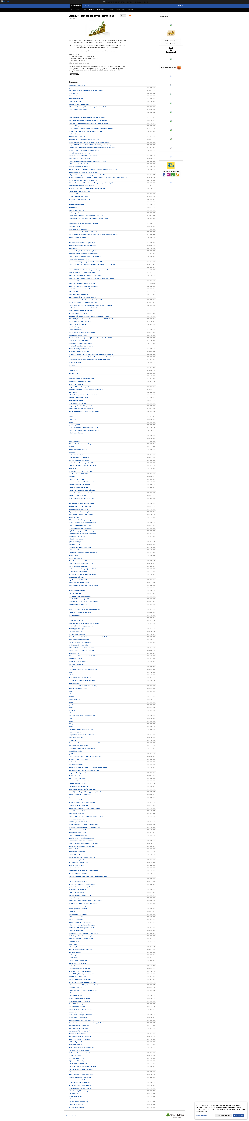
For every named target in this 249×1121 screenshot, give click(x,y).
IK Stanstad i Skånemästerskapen (78, 835)
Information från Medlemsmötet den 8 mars (81, 841)
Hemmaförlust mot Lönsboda (77, 1080)
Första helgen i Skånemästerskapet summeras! (82, 680)
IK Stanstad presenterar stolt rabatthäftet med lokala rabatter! (86, 756)
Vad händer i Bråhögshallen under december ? (81, 185)
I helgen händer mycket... (75, 898)
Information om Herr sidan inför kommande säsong (83, 669)
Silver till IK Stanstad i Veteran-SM (78, 313)
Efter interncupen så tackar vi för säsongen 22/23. (82, 297)
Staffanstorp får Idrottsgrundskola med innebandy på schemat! (86, 1023)
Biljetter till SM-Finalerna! (75, 1012)
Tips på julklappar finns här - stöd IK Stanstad (81, 734)
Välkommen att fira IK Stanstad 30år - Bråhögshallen (83, 253)
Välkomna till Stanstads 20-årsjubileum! (80, 1039)
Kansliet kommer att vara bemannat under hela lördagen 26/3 (86, 389)
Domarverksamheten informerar (77, 403)
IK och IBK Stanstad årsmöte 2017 (78, 604)
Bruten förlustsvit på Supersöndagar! (79, 1091)
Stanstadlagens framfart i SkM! (77, 832)
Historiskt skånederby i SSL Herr (78, 914)
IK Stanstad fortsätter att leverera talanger (80, 444)
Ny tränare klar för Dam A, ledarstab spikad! (81, 938)
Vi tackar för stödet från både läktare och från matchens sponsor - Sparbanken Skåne (93, 169)
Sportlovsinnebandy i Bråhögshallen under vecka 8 (83, 172)
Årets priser (72, 476)
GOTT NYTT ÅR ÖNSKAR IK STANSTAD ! (80, 321)
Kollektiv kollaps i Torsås (75, 1042)
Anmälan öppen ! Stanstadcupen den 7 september (83, 213)
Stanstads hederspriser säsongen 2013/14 (80, 949)
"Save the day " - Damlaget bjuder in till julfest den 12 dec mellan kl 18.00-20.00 (90, 338)
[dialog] (221, 1110)
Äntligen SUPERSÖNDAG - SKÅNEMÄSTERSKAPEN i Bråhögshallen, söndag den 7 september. (95, 145)
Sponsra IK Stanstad (74, 775)
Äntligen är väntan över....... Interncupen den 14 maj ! (83, 302)
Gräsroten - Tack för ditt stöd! (77, 634)
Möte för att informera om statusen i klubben (81, 846)
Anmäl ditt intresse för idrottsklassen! (79, 998)
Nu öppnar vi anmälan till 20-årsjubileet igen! (81, 979)
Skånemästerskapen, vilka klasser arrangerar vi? (82, 1020)
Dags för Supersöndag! (75, 1055)
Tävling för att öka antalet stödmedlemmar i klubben (83, 843)
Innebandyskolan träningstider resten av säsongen (83, 552)
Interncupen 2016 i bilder (75, 658)
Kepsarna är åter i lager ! (75, 221)
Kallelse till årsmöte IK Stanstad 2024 (79, 237)
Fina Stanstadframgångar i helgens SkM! (80, 547)
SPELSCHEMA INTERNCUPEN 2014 (78, 963)
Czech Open (72, 911)
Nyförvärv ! (72, 446)
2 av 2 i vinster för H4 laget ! (76, 455)
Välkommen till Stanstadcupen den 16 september (82, 283)
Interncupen (72, 376)
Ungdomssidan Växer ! (75, 362)
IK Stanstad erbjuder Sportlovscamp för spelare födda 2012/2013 (87, 117)
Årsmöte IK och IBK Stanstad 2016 (78, 661)
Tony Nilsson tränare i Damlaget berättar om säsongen (84, 770)
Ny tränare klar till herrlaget (76, 550)
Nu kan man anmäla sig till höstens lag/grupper (82, 925)
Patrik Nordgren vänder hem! (76, 813)
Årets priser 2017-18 (74, 544)
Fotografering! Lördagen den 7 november (80, 773)
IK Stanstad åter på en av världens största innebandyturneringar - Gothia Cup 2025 (91, 183)
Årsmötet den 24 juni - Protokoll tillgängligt (80, 471)
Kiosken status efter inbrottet (77, 590)
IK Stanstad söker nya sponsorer (78, 96)
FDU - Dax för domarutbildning (77, 906)
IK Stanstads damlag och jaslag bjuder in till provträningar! (85, 256)
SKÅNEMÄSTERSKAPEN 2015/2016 (78, 688)
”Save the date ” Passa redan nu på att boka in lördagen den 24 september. (89, 359)
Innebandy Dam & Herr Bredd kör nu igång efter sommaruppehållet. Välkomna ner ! (92, 147)
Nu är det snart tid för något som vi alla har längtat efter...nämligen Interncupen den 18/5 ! (93, 234)
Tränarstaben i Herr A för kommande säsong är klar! (83, 990)
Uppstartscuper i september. (77, 85)
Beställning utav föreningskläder (78, 335)
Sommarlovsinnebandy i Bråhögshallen (79, 153)
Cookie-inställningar (70, 1115)
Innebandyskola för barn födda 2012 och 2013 (82, 482)
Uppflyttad (72, 710)
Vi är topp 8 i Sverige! (74, 683)
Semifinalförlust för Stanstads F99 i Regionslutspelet (83, 870)
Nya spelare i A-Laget (75, 732)
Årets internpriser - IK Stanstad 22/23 (79, 294)
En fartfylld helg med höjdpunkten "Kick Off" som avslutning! (86, 900)
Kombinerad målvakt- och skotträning (79, 199)
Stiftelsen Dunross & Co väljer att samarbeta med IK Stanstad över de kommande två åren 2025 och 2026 (98, 177)
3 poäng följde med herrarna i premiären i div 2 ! (82, 463)
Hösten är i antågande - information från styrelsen (82, 533)
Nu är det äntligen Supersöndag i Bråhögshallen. (82, 332)
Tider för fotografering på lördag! (78, 881)
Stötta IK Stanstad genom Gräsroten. (79, 348)
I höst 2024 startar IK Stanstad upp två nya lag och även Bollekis (86, 215)
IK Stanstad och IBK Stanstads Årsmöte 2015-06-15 (83, 789)
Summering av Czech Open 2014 (78, 908)
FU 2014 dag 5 (73, 944)
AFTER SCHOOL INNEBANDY (77, 210)
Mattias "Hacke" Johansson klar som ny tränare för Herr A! (85, 808)
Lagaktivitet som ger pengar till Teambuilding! (91, 16)
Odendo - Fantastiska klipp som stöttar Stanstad (82, 493)
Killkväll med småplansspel (76, 327)
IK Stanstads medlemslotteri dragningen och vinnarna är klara (86, 816)
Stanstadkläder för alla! (75, 751)
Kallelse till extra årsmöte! (76, 917)
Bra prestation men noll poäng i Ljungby (80, 1085)
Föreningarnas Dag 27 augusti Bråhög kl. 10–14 (82, 650)
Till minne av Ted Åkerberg (76, 631)
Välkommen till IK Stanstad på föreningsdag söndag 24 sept (85, 275)
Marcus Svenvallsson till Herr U (77, 1034)
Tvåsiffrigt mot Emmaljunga (76, 1107)
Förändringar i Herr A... (75, 854)
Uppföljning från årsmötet (76, 919)
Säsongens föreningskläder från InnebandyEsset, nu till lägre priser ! (88, 120)
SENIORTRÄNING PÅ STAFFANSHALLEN (80, 677)
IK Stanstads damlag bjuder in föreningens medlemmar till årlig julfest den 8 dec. (91, 128)
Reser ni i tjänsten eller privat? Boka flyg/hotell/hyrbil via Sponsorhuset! (88, 792)
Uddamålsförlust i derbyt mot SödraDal (80, 1077)
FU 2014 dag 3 (73, 955)
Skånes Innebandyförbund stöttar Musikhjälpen (82, 503)
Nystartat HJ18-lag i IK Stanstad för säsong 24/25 (82, 251)
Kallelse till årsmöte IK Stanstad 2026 (79, 104)
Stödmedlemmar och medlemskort (78, 759)
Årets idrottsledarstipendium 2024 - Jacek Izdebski (83, 232)
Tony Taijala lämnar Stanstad (76, 762)
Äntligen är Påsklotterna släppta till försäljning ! (82, 310)
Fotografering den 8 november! (77, 889)
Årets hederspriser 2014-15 (76, 819)
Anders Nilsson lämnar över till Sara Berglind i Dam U (83, 933)
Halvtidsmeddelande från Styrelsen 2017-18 (81, 563)
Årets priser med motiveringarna (78, 607)
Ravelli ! (71, 416)
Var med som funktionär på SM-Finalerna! (80, 1014)
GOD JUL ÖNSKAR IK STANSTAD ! (78, 324)
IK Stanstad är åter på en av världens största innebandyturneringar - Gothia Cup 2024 (92, 264)
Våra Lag (86, 6)
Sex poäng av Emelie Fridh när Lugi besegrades (82, 1047)
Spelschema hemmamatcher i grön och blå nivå (82, 884)
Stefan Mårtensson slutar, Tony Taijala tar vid (81, 971)
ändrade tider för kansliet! (76, 433)
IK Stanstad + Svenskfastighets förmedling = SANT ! (83, 427)
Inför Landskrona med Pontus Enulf (78, 1063)
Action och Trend (73, 93)
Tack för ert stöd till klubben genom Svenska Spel (82, 574)
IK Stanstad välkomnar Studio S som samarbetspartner (84, 430)
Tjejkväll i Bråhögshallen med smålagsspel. (81, 346)
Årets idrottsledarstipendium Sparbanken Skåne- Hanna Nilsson (86, 300)
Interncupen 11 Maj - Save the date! (78, 487)
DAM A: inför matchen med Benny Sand (80, 895)
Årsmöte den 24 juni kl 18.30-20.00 (78, 474)
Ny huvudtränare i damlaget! (76, 539)
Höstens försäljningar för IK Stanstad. (79, 191)
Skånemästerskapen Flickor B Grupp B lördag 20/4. (83, 242)
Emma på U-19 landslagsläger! (77, 495)
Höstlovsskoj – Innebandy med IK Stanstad (81, 343)
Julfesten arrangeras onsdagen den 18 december (82, 1066)
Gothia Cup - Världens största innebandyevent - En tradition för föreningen (89, 123)
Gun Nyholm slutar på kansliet (77, 1058)
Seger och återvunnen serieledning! (78, 1101)
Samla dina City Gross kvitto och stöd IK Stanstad (82, 715)
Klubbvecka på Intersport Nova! (77, 778)
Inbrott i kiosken (73, 618)
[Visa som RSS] (130, 16)
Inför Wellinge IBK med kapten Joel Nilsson (81, 1069)
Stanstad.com (76, 6)
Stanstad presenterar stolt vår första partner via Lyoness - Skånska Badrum (89, 637)
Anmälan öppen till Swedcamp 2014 (79, 1017)
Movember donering (74, 555)
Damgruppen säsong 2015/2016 (78, 783)
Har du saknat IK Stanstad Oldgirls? (78, 340)
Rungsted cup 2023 (74, 281)
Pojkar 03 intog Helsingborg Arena (78, 993)
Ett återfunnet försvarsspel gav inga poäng (80, 1099)
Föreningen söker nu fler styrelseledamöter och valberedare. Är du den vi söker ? (91, 357)
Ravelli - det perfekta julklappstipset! (79, 639)
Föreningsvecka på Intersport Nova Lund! (80, 1009)
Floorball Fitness (73, 202)
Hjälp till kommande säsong (76, 664)
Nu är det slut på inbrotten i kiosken (78, 566)
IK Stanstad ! (72, 419)
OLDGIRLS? (72, 797)
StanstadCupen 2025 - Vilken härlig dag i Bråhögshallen (84, 139)
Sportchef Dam (73, 754)
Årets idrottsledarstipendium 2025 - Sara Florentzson (83, 155)
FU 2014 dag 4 (73, 947)
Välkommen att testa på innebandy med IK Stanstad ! (83, 286)
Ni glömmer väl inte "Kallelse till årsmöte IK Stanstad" (83, 223)
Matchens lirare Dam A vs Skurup (78, 449)
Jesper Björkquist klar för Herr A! (78, 800)
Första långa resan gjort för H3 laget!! (79, 460)
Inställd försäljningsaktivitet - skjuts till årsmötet (82, 490)
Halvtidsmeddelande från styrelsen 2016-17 (81, 626)
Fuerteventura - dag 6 (74, 941)
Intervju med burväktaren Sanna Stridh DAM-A (81, 378)
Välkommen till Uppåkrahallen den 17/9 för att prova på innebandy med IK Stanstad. (92, 278)
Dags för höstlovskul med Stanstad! (79, 196)
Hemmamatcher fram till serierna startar (80, 596)
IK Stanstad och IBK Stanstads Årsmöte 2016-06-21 (83, 656)
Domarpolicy (72, 740)
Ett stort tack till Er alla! (75, 101)
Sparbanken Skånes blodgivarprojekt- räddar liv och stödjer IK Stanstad (89, 316)
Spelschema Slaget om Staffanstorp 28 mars (81, 838)
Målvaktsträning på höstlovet (77, 136)
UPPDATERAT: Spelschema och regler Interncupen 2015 (84, 827)
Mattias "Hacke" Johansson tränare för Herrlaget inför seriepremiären (88, 767)
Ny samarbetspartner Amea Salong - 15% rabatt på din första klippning (88, 218)
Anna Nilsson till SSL (74, 615)
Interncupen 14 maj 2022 (75, 370)
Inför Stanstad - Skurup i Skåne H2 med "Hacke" (82, 748)
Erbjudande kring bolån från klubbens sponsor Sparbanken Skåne (87, 161)
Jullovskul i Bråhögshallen (76, 126)
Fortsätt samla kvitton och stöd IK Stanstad (81, 514)
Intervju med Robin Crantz (76, 1104)
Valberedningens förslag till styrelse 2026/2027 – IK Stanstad (86, 90)
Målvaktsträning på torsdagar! (77, 851)
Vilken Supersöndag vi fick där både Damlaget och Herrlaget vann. (87, 188)
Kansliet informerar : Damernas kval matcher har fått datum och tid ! (87, 308)
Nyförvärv (71, 675)
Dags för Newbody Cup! (75, 1096)
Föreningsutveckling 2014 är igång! (78, 960)
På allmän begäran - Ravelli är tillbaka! (79, 745)
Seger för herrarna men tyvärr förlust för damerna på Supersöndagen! (88, 876)
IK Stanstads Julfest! (74, 441)
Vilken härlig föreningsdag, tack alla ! (79, 351)
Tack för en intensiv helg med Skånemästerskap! (82, 982)
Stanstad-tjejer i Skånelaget (76, 628)
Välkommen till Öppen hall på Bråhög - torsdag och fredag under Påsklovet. (90, 107)
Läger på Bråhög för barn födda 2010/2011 (81, 408)
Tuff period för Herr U (75, 1072)
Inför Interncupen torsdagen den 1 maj (79, 968)
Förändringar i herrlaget (75, 558)
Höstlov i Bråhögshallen (75, 134)
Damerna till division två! (75, 987)
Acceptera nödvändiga (224, 1115)
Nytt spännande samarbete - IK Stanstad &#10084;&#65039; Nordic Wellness (90, 305)
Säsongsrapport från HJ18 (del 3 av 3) (79, 1025)
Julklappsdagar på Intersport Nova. (78, 571)
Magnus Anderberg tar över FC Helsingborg (81, 1074)
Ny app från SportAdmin (75, 226)
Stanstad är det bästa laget (76, 204)
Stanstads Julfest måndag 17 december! (80, 506)
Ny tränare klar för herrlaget (76, 479)
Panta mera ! (72, 452)
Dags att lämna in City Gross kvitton (78, 501)
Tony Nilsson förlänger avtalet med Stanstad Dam (82, 729)
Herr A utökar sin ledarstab (76, 588)
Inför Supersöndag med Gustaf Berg (79, 1050)
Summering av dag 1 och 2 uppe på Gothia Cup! (82, 857)
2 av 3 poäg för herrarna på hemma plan (80, 457)
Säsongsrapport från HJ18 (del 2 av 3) (79, 1028)
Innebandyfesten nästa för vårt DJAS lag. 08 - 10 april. (84, 686)
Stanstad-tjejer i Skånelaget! (76, 577)
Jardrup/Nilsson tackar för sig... (77, 811)
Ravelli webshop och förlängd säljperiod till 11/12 (82, 569)
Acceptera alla (238, 1115)
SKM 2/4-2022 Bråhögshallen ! (77, 384)
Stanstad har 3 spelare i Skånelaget (78, 509)
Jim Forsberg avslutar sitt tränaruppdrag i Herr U (82, 936)
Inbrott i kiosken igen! (75, 593)
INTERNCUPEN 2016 (74, 699)
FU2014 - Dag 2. (73, 957)
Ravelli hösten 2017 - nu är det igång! (79, 582)
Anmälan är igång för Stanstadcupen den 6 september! (84, 150)
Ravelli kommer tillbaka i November (78, 645)
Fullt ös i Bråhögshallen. (75, 329)
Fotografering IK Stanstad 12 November (80, 642)
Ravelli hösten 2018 (74, 517)
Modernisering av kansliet (76, 400)
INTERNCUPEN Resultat (75, 952)
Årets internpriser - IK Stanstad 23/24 (79, 229)
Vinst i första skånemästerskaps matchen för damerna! (84, 411)
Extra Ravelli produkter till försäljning (79, 862)
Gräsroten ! (72, 365)
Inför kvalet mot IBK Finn (75, 995)
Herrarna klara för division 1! (76, 620)
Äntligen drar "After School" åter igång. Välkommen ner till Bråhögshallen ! (89, 142)
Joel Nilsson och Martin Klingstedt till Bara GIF (81, 927)
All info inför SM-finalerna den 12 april (79, 1053)
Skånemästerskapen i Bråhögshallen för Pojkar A (82, 245)
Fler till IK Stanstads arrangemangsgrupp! (80, 528)
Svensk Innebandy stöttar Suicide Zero (79, 259)
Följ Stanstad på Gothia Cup (76, 1061)
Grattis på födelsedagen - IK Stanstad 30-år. (81, 289)
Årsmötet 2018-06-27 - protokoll (77, 536)
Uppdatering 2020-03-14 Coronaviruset (79, 425)
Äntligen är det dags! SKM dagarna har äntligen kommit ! (84, 387)
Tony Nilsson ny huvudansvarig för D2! (79, 786)
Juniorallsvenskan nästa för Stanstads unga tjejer (82, 414)
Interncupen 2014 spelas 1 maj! (77, 976)
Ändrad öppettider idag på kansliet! (79, 397)
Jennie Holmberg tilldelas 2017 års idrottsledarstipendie (84, 609)
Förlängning (72, 672)
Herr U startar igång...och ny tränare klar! (80, 781)
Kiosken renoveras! (74, 653)
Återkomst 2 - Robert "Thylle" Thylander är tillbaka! (82, 802)
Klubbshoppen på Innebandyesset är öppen (81, 520)
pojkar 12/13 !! (73, 468)
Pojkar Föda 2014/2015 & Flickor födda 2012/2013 (83, 395)
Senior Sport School (74, 194)
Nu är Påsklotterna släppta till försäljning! (80, 166)
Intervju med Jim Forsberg (76, 930)
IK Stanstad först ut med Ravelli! (77, 892)
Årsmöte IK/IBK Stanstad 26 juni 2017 (79, 599)
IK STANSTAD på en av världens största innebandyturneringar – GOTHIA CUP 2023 (91, 319)
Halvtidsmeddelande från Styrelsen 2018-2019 (81, 498)
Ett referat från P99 (74, 1093)
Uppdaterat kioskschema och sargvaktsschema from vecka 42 (86, 887)
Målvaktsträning (73, 248)
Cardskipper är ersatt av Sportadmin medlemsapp (83, 522)
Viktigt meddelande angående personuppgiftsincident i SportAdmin (88, 175)
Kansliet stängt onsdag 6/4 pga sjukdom (80, 381)
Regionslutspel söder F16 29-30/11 (78, 873)
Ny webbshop (72, 88)
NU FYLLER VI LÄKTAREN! (76, 115)
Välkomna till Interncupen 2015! (77, 830)
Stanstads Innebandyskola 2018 (78, 561)
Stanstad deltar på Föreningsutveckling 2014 (81, 974)
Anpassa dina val (201, 1115)
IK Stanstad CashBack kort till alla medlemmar (81, 648)
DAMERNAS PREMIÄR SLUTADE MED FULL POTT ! (82, 465)
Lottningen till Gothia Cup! (76, 868)
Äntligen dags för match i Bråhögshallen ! (80, 406)
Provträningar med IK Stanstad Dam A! (79, 805)
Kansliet (71, 422)
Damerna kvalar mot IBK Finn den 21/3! (79, 1001)
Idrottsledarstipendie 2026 (76, 98)
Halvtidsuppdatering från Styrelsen (78, 860)
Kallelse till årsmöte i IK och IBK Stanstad (80, 794)
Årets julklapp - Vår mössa (76, 737)
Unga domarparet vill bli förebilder (78, 580)
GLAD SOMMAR (73, 291)
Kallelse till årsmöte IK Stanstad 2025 (79, 164)
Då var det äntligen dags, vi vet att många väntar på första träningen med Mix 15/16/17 (93, 354)
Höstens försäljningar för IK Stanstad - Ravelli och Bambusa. (85, 131)
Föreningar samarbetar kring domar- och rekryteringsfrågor (85, 743)
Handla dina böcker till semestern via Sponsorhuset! (83, 601)
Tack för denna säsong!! (75, 368)
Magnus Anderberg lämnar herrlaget (79, 512)
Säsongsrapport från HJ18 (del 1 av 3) (79, 1031)
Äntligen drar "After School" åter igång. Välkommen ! (83, 180)
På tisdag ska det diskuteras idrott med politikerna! (83, 903)
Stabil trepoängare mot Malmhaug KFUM (80, 1036)
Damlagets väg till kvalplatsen (77, 1006)
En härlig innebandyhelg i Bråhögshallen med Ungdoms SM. (85, 262)
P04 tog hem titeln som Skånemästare (79, 484)
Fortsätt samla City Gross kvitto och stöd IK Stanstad (83, 585)
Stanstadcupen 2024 (74, 207)
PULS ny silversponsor (75, 966)
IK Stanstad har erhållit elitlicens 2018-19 (80, 525)
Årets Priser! (72, 667)
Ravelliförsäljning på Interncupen (78, 821)
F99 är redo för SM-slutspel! (76, 849)
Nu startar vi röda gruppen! (76, 764)
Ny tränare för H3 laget (75, 541)
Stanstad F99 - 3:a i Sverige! (76, 1004)
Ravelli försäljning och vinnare (77, 865)
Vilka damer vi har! (74, 373)
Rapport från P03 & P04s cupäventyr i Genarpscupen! (83, 824)
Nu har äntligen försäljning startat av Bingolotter (82, 272)
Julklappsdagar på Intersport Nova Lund (80, 1082)
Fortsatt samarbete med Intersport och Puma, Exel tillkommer (86, 985)
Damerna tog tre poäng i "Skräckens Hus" (80, 1088)
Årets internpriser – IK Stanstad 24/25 (79, 158)
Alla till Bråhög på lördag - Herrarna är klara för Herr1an (84, 623)
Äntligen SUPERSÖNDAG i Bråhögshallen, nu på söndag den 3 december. (89, 270)
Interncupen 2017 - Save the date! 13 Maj (80, 612)
